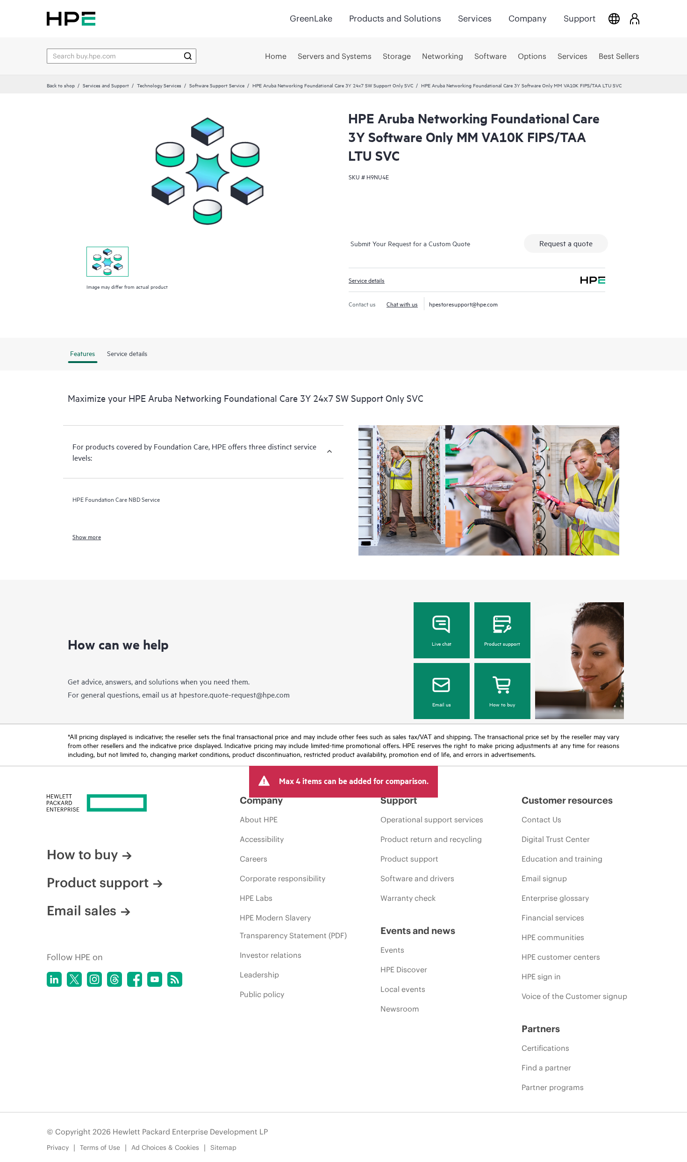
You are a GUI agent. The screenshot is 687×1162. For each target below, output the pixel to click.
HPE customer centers (561, 957)
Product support (502, 643)
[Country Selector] (614, 18)
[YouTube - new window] (154, 979)
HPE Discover (403, 969)
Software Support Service (216, 85)
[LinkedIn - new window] (54, 979)
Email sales (81, 910)
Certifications (545, 1048)
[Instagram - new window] (94, 979)
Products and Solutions (395, 18)
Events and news (417, 930)
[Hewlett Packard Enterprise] (71, 18)
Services (475, 18)
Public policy (262, 994)
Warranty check (408, 898)
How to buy (502, 704)
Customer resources (567, 800)
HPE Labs (256, 898)
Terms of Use (100, 1147)
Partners (541, 1028)
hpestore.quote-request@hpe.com (234, 694)
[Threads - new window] (114, 979)
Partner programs (553, 1087)
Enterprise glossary (555, 898)
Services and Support (106, 85)
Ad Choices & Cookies (165, 1147)
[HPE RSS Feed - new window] (174, 979)
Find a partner (546, 1067)
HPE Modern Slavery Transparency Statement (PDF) (293, 926)
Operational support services (431, 819)
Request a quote (566, 243)
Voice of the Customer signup (574, 996)
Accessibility (262, 839)
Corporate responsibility (282, 878)
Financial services (553, 917)
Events (392, 950)
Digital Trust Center (556, 839)
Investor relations (270, 955)
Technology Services (159, 85)
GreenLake (311, 18)
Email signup (544, 878)
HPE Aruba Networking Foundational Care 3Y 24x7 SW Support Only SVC (332, 85)
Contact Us (541, 819)
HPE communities (553, 937)
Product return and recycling (431, 839)
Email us (441, 704)
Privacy (58, 1147)
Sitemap (223, 1147)
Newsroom (399, 1008)
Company (527, 18)
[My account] (634, 18)
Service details (367, 280)
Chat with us (402, 303)
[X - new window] (74, 979)
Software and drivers (417, 878)
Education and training (562, 858)
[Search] (187, 56)
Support (579, 18)
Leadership (259, 974)
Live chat (441, 643)
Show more (86, 536)
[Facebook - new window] (134, 979)
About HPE (259, 819)
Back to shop (61, 85)
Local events (402, 989)
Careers (253, 858)
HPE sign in (541, 976)
